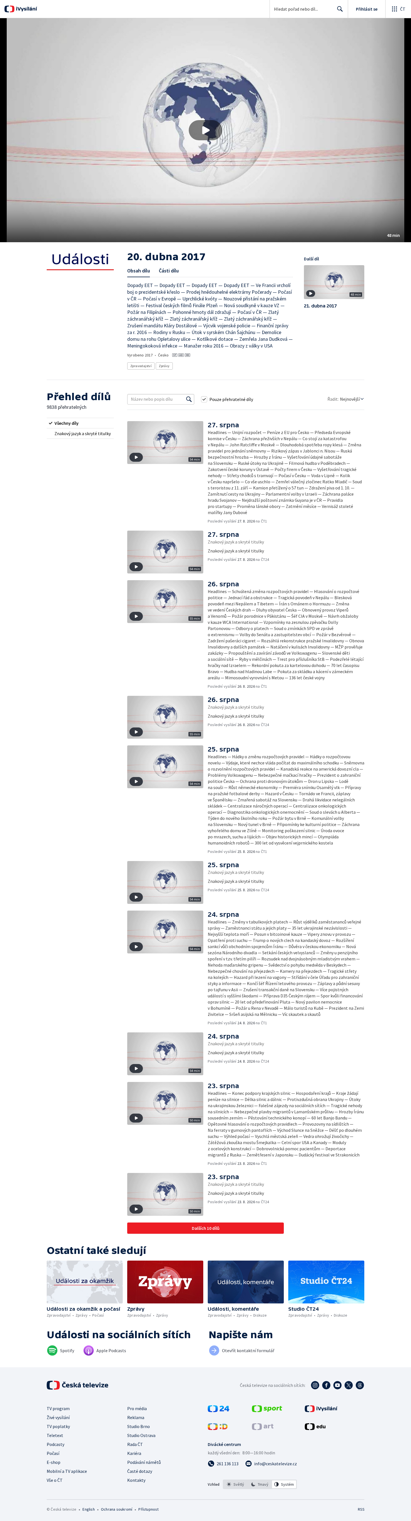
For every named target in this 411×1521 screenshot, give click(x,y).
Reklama (135, 1417)
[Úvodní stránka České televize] (78, 1385)
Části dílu (169, 270)
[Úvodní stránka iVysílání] (25, 9)
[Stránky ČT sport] (267, 1410)
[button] (205, 130)
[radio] (80, 423)
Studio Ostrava (141, 1435)
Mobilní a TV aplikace (67, 1471)
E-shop (53, 1462)
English (88, 1509)
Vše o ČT (55, 1480)
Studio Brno (138, 1426)
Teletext (55, 1435)
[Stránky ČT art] (262, 1428)
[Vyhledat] (189, 399)
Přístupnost (148, 1509)
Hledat (340, 9)
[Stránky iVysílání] (321, 1410)
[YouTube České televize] (337, 1385)
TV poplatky (58, 1426)
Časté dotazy (139, 1471)
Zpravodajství (141, 366)
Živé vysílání (58, 1417)
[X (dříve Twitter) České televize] (348, 1385)
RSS (361, 1509)
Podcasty (55, 1444)
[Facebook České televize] (326, 1385)
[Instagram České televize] (315, 1385)
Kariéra (134, 1453)
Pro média (137, 1408)
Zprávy (164, 366)
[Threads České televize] (359, 1385)
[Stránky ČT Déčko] (218, 1428)
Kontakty (136, 1480)
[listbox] (260, 1484)
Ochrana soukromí (116, 1509)
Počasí (53, 1453)
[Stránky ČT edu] (315, 1428)
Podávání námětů (144, 1462)
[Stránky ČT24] (218, 1410)
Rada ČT (135, 1444)
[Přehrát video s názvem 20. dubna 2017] (205, 130)
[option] (235, 1484)
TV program (58, 1408)
